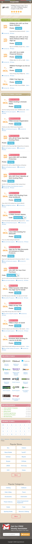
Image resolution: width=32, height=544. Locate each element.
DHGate (24, 461)
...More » (28, 31)
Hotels (8, 507)
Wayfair (24, 457)
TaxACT (24, 452)
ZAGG (8, 465)
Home (2, 439)
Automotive (24, 496)
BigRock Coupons (25, 373)
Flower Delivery (8, 502)
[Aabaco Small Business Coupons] (16, 369)
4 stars (19, 12)
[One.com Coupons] (6, 361)
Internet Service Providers (9, 415)
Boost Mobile (8, 452)
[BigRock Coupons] (25, 369)
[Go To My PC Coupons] (25, 387)
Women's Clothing (24, 511)
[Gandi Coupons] (6, 396)
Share (12, 33)
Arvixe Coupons (16, 382)
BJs (8, 448)
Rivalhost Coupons (6, 373)
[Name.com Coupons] (25, 379)
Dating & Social (7, 411)
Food (23, 507)
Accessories (8, 496)
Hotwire (24, 448)
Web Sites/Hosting (7, 416)
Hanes (24, 470)
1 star (12, 12)
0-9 (3, 425)
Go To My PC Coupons (26, 391)
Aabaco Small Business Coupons (16, 373)
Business (7, 439)
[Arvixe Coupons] (16, 379)
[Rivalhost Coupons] (6, 369)
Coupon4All (14, 2)
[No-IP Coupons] (16, 387)
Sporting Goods (8, 511)
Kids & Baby (8, 492)
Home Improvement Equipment (22, 501)
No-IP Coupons (16, 390)
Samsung (23, 465)
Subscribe (26, 534)
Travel (24, 492)
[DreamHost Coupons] (6, 379)
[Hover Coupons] (6, 387)
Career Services (7, 409)
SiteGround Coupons (16, 364)
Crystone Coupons (25, 364)
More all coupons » (10, 111)
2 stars (14, 12)
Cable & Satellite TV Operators (10, 408)
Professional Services (15, 439)
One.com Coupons (6, 364)
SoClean (8, 457)
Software (23, 488)
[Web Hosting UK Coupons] (16, 396)
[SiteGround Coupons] (16, 361)
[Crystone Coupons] (25, 361)
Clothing (8, 488)
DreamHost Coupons (6, 382)
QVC (8, 470)
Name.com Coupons (25, 382)
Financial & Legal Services (9, 413)
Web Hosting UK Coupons (16, 399)
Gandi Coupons (6, 399)
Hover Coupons (6, 390)
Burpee (8, 461)
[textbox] (11, 534)
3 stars (16, 12)
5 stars (21, 12)
